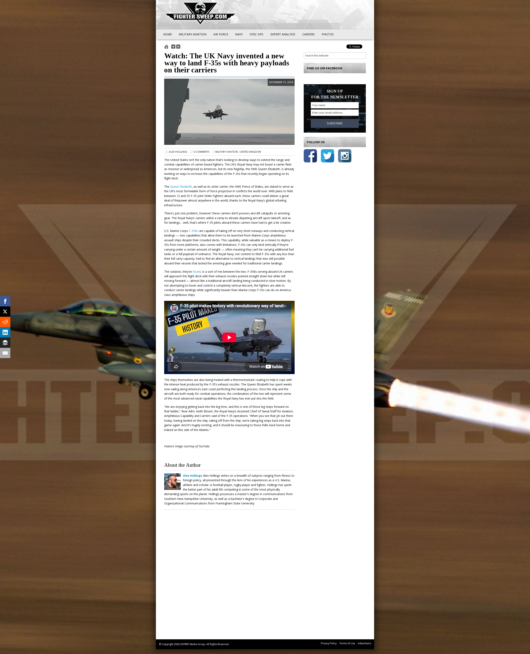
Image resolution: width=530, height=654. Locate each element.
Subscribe (335, 123)
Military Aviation (226, 152)
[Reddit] (5, 322)
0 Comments (202, 152)
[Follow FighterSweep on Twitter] (327, 156)
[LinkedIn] (5, 332)
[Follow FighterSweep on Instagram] (344, 156)
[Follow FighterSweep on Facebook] (310, 156)
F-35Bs (193, 231)
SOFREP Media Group (192, 644)
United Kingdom (250, 152)
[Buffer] (5, 342)
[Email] (5, 353)
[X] (5, 311)
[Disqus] (229, 573)
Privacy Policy (329, 643)
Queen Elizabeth (181, 186)
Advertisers (364, 643)
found (197, 272)
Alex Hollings (178, 152)
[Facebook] (5, 301)
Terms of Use (347, 643)
